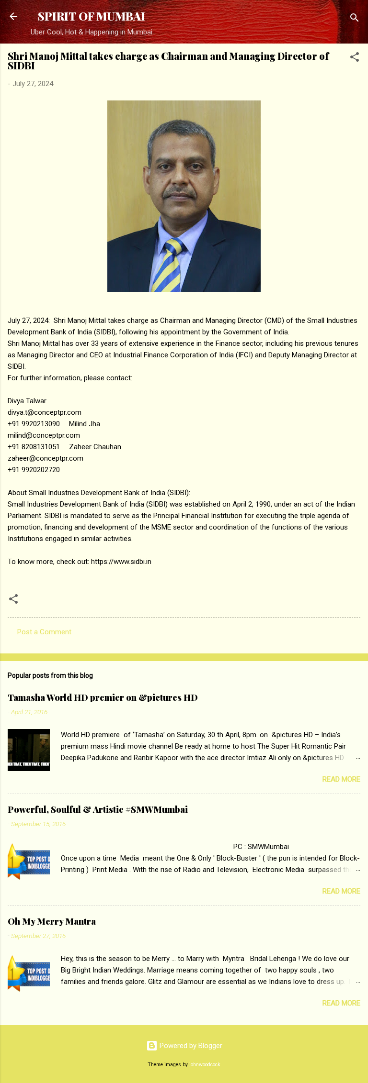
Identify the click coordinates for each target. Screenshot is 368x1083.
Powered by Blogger (190, 1045)
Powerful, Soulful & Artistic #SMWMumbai (98, 809)
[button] (354, 58)
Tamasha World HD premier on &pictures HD (103, 697)
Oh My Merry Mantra (52, 921)
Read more (341, 779)
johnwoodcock (204, 1064)
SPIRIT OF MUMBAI (91, 16)
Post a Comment (44, 632)
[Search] (354, 19)
